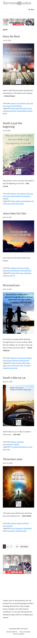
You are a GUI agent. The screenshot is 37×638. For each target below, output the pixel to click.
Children (13, 268)
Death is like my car (14, 377)
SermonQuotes (17, 106)
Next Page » (24, 547)
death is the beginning (23, 201)
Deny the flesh (11, 36)
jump (21, 365)
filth (17, 273)
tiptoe (15, 368)
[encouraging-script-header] (18, 20)
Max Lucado (16, 196)
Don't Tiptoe (11, 365)
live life (13, 204)
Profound (6, 270)
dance (28, 363)
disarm (25, 108)
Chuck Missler (27, 528)
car (13, 447)
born (13, 528)
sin (14, 275)
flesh (30, 108)
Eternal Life (11, 531)
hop (17, 365)
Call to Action (21, 103)
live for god (6, 204)
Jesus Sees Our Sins (14, 213)
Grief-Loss (29, 103)
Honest (26, 268)
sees (11, 275)
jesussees (6, 275)
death (13, 108)
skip (11, 368)
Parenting (15, 360)
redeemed (19, 531)
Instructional (7, 106)
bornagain (18, 528)
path (8, 449)
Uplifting (6, 199)
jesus (21, 273)
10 (17, 546)
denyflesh (19, 108)
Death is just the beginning (12, 124)
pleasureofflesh (22, 111)
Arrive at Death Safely (19, 363)
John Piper (20, 442)
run (25, 365)
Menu (32, 9)
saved (24, 531)
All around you (11, 285)
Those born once (12, 459)
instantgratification (9, 111)
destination (22, 447)
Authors (13, 103)
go (28, 447)
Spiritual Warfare (25, 270)
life (32, 201)
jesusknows (27, 273)
